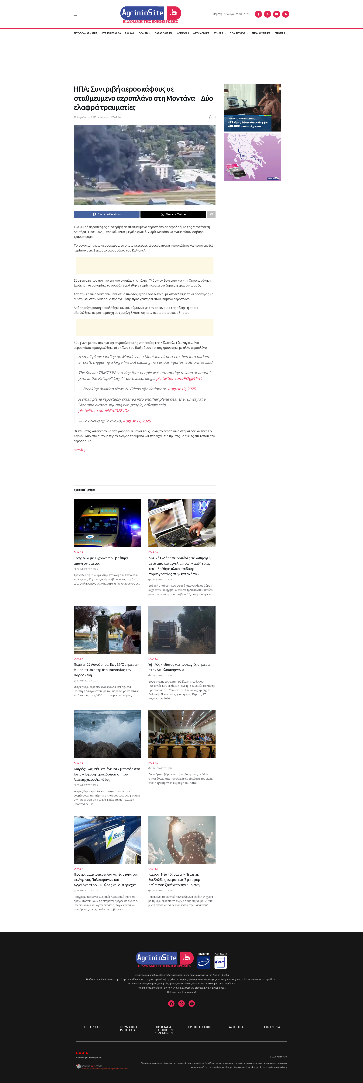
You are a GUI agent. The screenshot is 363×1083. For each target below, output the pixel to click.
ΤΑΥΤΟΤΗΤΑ (235, 1027)
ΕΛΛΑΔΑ (129, 33)
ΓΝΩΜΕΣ (280, 33)
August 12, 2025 (181, 388)
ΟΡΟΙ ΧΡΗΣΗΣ (92, 1027)
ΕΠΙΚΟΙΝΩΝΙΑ (271, 1027)
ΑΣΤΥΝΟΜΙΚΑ (201, 33)
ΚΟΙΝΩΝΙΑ (183, 33)
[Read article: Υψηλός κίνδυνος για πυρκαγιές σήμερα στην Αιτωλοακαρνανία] (182, 630)
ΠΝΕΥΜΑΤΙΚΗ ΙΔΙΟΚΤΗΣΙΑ (128, 1028)
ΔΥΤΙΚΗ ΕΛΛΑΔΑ (111, 33)
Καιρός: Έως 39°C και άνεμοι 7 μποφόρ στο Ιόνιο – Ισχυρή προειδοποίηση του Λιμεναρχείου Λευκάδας (107, 774)
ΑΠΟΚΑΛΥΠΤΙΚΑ (261, 33)
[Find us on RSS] (285, 14)
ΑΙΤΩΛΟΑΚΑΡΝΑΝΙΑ (85, 33)
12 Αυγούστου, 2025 (85, 117)
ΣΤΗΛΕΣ (218, 33)
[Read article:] (182, 734)
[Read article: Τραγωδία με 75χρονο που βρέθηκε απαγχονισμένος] (107, 523)
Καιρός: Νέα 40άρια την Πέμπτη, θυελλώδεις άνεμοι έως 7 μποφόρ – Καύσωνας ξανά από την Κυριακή (175, 879)
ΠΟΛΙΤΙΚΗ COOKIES (199, 1027)
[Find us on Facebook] (258, 14)
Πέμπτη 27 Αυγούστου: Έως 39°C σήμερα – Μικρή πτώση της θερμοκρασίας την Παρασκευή (106, 669)
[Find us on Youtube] (276, 14)
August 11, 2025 (136, 421)
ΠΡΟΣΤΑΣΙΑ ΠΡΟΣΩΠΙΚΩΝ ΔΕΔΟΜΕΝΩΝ (163, 1030)
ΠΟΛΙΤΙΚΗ (144, 33)
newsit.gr (80, 450)
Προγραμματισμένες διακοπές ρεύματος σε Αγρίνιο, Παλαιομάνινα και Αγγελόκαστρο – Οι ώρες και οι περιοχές (106, 879)
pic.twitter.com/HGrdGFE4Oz (103, 410)
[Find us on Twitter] (267, 14)
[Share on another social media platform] (211, 214)
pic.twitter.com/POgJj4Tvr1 (179, 378)
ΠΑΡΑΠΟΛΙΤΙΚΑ (163, 33)
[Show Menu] (75, 14)
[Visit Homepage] (145, 14)
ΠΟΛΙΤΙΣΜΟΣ (237, 33)
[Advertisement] (181, 60)
